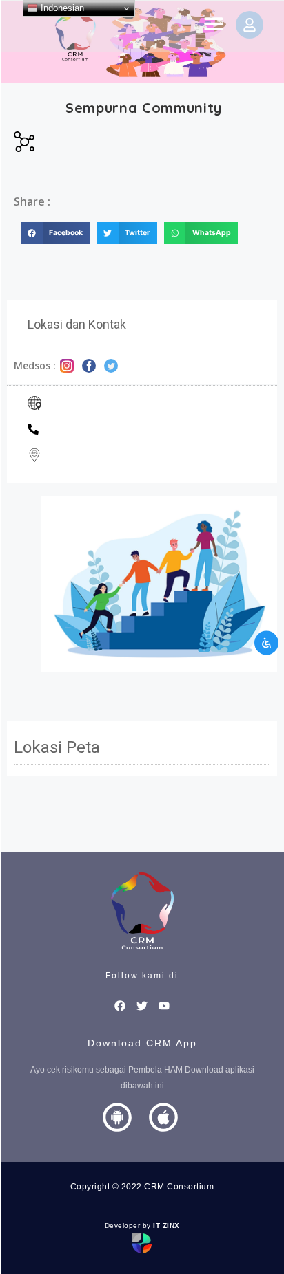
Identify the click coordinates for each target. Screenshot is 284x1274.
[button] (213, 23)
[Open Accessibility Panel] (266, 642)
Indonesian (61, 8)
